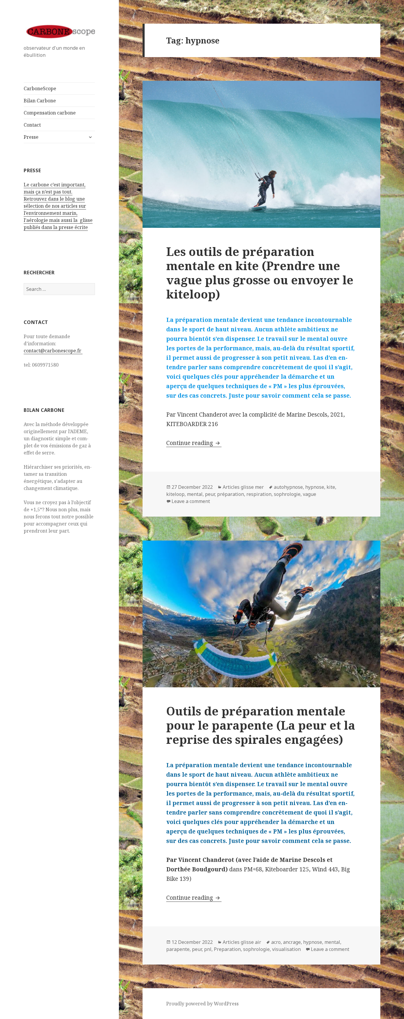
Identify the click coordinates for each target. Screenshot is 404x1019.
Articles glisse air (242, 942)
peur (210, 494)
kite (331, 487)
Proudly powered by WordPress (202, 1003)
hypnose (314, 487)
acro (276, 942)
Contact (32, 125)
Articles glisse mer (243, 487)
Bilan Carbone (40, 100)
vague (309, 494)
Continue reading (194, 443)
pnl (207, 949)
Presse (31, 137)
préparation (230, 494)
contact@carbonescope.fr (53, 350)
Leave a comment (191, 501)
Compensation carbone (50, 112)
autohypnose (288, 487)
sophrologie (287, 494)
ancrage (292, 942)
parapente (178, 949)
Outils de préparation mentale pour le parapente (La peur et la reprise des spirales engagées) (260, 725)
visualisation (286, 949)
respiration (259, 494)
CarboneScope (40, 88)
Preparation (227, 949)
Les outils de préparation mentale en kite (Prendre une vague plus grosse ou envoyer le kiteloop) (259, 273)
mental (195, 494)
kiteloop (175, 494)
